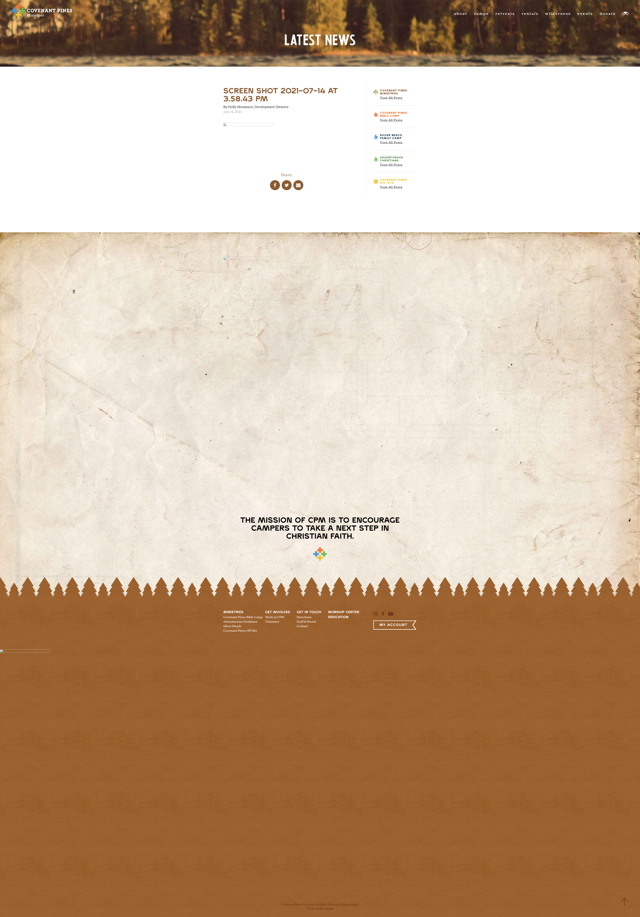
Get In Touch (309, 612)
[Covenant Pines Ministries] (42, 17)
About (461, 14)
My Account (393, 625)
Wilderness (558, 14)
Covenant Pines (393, 94)
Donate (608, 14)
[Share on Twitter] (287, 185)
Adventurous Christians (240, 621)
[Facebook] (383, 614)
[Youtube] (390, 614)
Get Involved (277, 612)
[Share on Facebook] (275, 185)
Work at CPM (274, 617)
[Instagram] (375, 614)
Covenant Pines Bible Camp (243, 617)
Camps (481, 14)
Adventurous (391, 161)
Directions (304, 617)
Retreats (505, 14)
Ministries (233, 612)
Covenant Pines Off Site (240, 630)
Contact (302, 626)
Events (585, 14)
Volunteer (272, 621)
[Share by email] (298, 185)
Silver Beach (391, 139)
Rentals (530, 14)
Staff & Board (306, 621)
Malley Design (325, 908)
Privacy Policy (350, 904)
